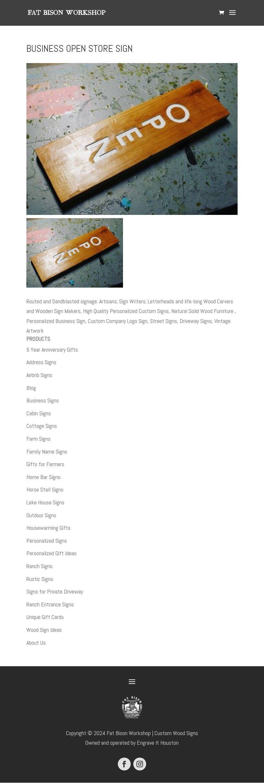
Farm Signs (38, 438)
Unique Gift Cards (45, 617)
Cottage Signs (41, 425)
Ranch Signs (39, 566)
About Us (36, 642)
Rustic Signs (39, 579)
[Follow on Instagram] (139, 764)
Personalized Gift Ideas (51, 553)
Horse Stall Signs (44, 489)
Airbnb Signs (39, 375)
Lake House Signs (45, 502)
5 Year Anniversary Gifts (52, 349)
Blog (31, 388)
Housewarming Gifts (48, 527)
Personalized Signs (46, 540)
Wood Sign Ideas (44, 629)
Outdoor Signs (41, 515)
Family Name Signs (46, 451)
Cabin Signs (38, 413)
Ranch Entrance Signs (50, 604)
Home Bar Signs (43, 477)
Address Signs (41, 362)
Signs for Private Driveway (54, 591)
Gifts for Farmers (45, 464)
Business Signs (42, 400)
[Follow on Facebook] (124, 764)
